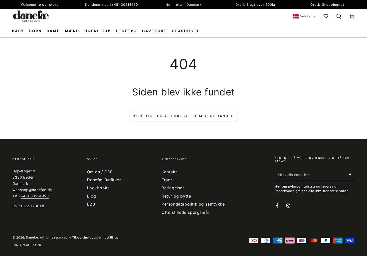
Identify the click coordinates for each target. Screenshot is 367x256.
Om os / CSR (100, 171)
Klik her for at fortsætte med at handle (183, 116)
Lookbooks (98, 187)
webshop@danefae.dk (32, 190)
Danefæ (32, 237)
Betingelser (173, 187)
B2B (91, 204)
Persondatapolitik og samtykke (193, 204)
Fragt (167, 179)
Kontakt (169, 171)
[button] (338, 16)
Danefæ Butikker (104, 179)
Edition (36, 245)
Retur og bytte (176, 196)
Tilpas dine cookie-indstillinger (96, 237)
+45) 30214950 (35, 196)
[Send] (352, 174)
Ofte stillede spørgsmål (185, 212)
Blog (91, 196)
